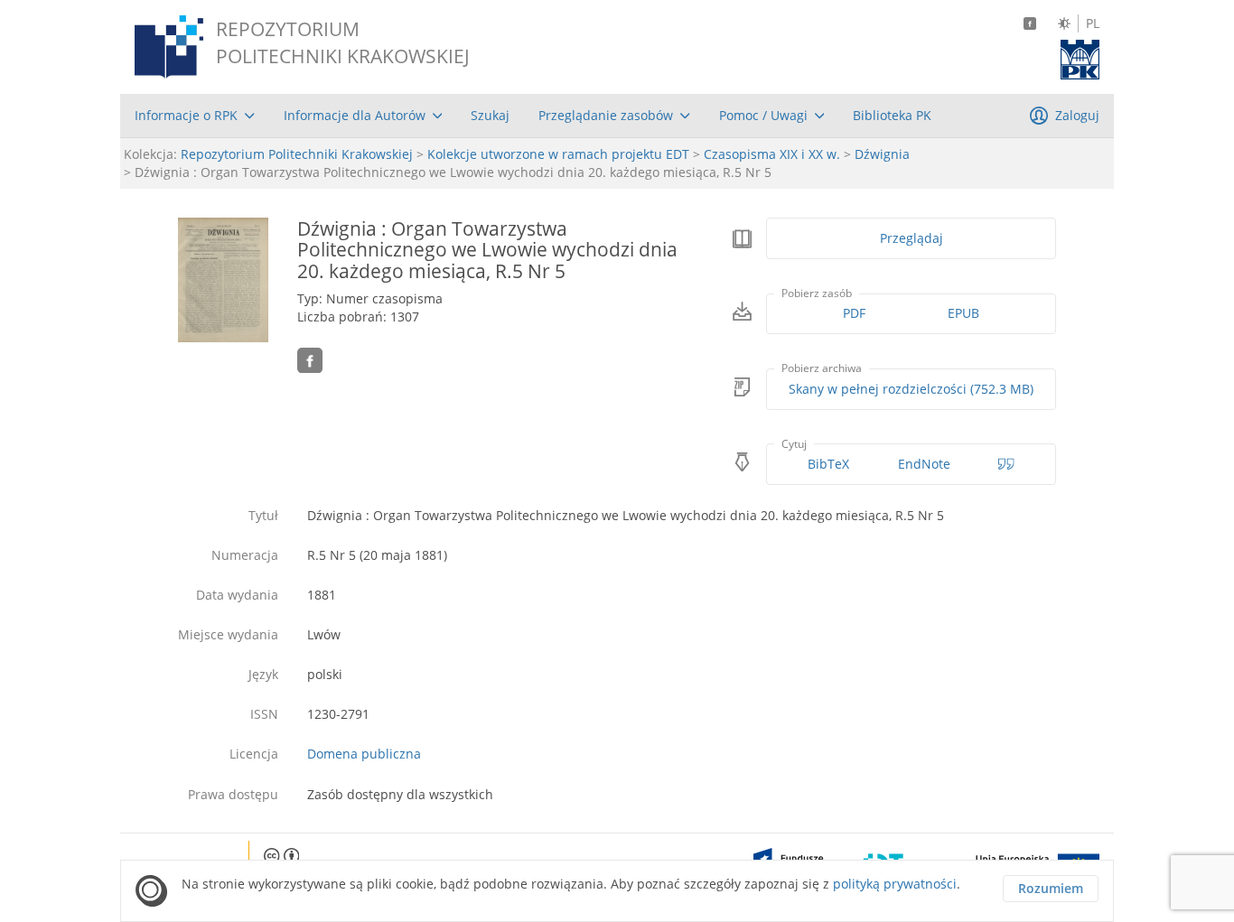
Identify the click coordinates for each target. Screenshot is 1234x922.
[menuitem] (194, 115)
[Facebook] (1030, 23)
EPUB (963, 312)
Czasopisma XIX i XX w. (772, 154)
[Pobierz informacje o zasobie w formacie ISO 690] (1006, 464)
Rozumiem (1050, 888)
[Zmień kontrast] (1064, 23)
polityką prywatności (895, 883)
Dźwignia (882, 154)
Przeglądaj (911, 238)
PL (1092, 23)
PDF (854, 312)
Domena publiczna (364, 753)
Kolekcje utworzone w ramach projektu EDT (558, 154)
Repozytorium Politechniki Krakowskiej (297, 154)
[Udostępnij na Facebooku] (310, 360)
